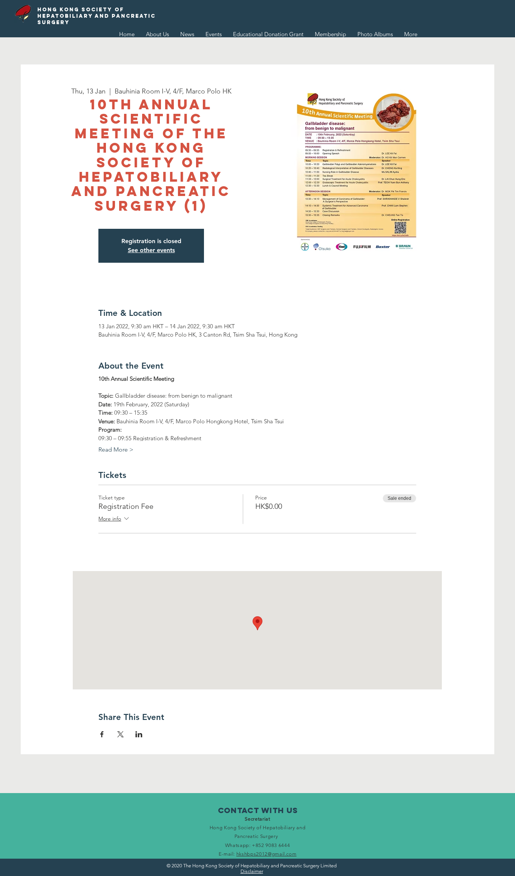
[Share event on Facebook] (102, 734)
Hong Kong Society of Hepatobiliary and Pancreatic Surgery (96, 16)
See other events (151, 250)
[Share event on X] (120, 734)
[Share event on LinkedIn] (139, 734)
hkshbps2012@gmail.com (266, 854)
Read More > (115, 449)
